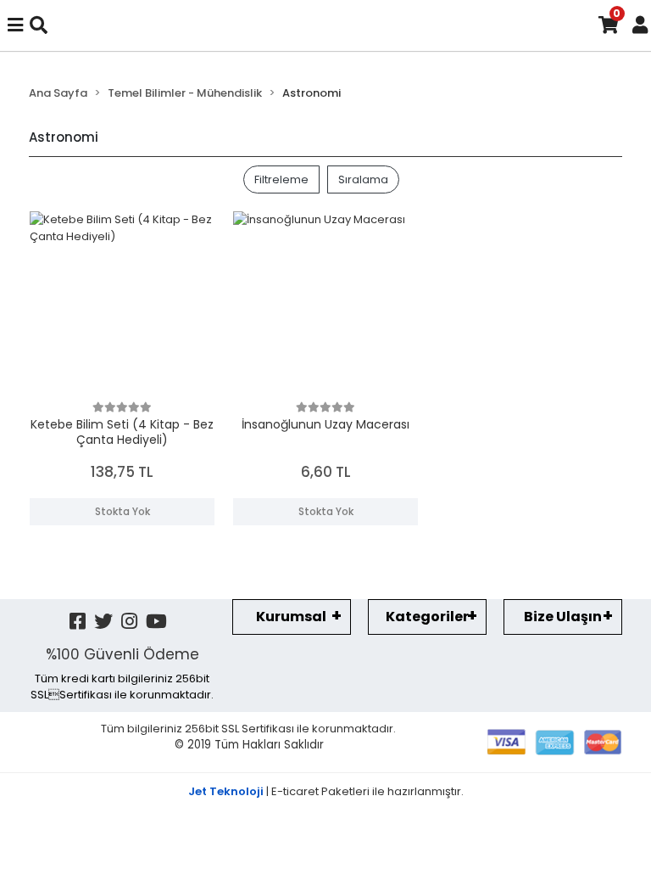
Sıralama (363, 179)
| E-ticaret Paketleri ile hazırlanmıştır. (326, 791)
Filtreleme (281, 179)
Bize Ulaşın (563, 616)
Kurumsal (291, 616)
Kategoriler (427, 616)
